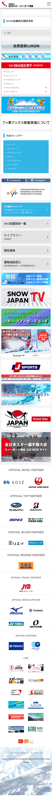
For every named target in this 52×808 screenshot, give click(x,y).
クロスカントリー (13, 80)
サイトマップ (36, 752)
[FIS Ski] (26, 192)
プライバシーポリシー (19, 752)
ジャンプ (9, 72)
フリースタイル (13, 160)
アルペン (9, 84)
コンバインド (11, 76)
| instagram (39, 180)
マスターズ (12, 169)
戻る (9, 33)
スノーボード (13, 165)
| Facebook (14, 180)
